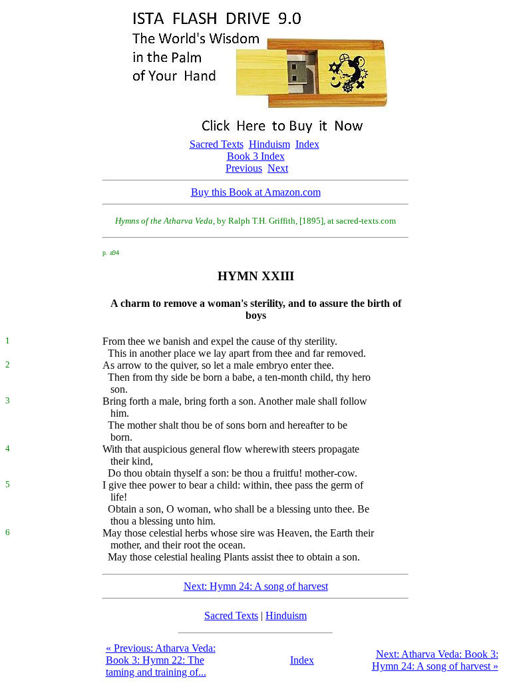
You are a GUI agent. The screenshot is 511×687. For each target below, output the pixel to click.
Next (277, 168)
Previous (244, 168)
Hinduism (269, 144)
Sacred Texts (217, 144)
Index (307, 144)
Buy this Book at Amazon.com (256, 192)
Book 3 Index (256, 156)
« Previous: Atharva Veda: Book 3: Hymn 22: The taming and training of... (161, 660)
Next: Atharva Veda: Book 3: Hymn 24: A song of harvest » (435, 660)
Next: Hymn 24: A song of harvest (256, 586)
